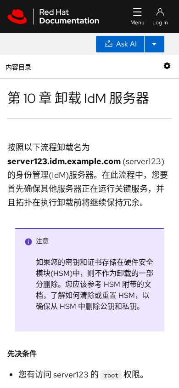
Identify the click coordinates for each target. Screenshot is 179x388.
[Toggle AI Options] (154, 44)
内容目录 (18, 66)
